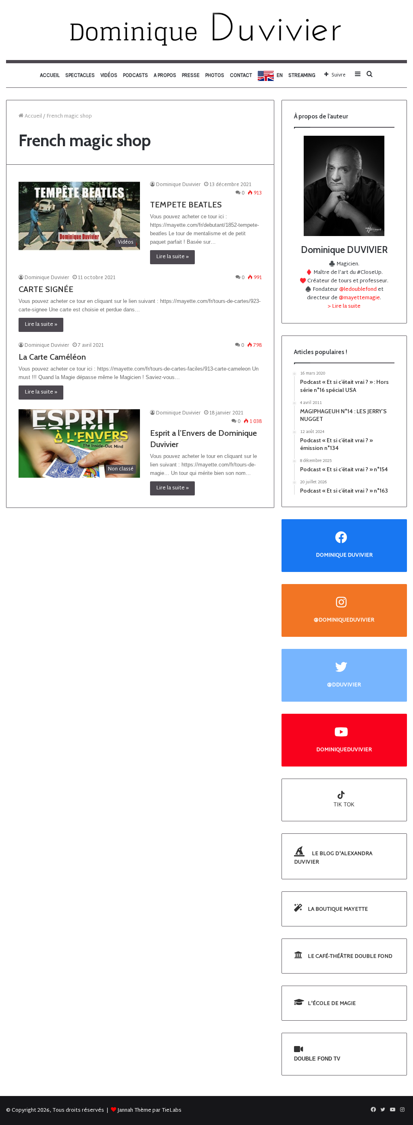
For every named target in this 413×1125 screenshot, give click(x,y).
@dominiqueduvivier (344, 620)
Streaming (301, 75)
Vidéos (108, 75)
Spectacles (80, 75)
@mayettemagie (359, 298)
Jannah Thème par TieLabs (149, 1110)
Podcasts (135, 75)
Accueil (50, 75)
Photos (214, 75)
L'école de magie (331, 1004)
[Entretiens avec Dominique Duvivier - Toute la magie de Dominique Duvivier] (206, 30)
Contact (241, 75)
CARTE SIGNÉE (46, 289)
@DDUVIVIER (344, 685)
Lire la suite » (172, 257)
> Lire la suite (344, 306)
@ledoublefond (358, 289)
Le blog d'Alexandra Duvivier (333, 858)
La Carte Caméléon (52, 357)
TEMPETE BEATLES (186, 204)
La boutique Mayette (337, 909)
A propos (165, 75)
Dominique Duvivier (178, 184)
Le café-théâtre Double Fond (349, 956)
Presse (191, 75)
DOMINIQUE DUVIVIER (344, 555)
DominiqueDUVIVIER (344, 749)
